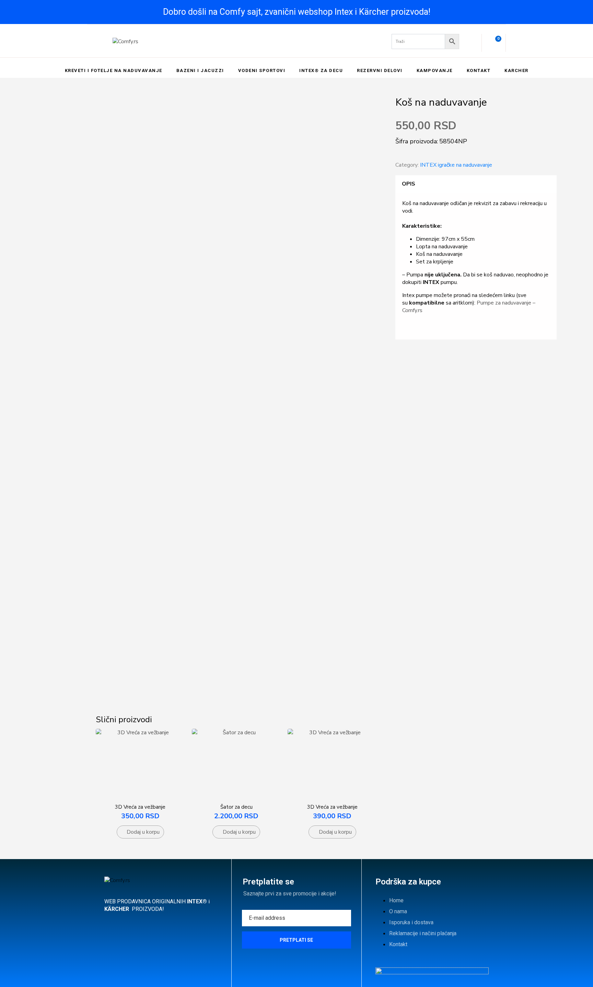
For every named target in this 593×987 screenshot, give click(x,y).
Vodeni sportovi (262, 70)
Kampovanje (435, 70)
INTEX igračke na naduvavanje (456, 165)
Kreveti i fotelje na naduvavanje (113, 70)
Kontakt (479, 70)
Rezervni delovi (380, 70)
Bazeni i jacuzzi (200, 70)
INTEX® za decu (321, 70)
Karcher (516, 70)
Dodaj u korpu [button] (143, 832)
